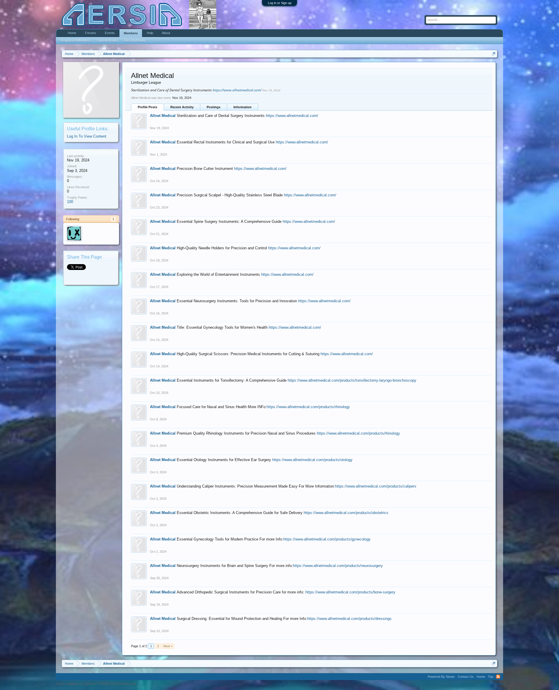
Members (131, 33)
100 (70, 202)
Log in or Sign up (279, 3)
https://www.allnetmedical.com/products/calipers (375, 486)
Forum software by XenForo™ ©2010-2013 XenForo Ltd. (96, 683)
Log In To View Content (86, 136)
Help (150, 33)
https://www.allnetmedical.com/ (237, 90)
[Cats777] (74, 233)
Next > (168, 646)
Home (72, 33)
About (166, 33)
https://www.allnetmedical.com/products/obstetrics (346, 513)
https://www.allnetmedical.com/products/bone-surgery (350, 592)
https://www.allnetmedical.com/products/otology (312, 460)
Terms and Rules (491, 683)
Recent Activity (182, 107)
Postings (213, 107)
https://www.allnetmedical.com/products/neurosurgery (338, 565)
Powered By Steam (441, 676)
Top (490, 676)
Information (242, 107)
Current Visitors (108, 40)
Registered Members (76, 40)
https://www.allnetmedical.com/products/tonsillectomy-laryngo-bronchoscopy (352, 380)
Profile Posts (147, 107)
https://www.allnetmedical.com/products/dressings (349, 618)
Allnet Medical (163, 115)
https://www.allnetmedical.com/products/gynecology (327, 539)
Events (110, 33)
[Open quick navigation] (494, 54)
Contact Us (466, 676)
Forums (90, 33)
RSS (498, 677)
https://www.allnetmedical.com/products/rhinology (308, 407)
